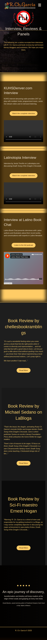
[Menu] (40, 5)
